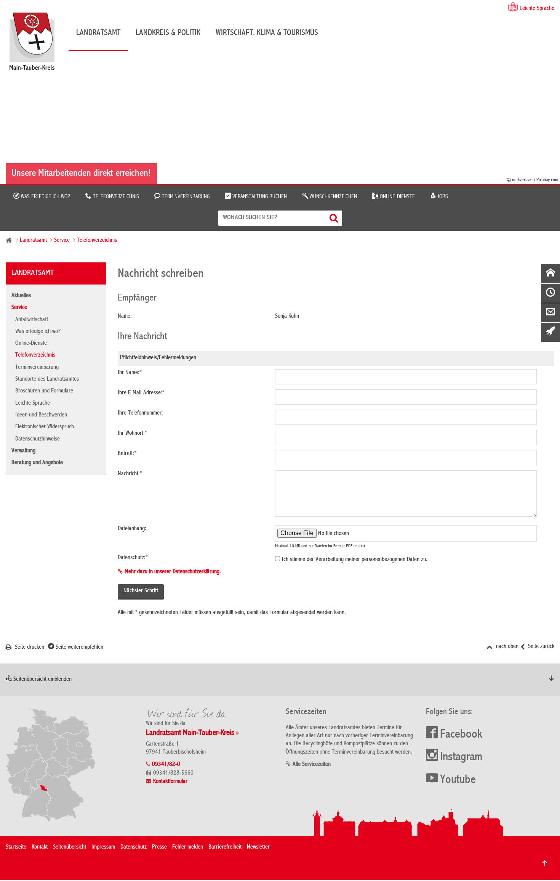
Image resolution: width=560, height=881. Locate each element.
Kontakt (40, 847)
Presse (159, 847)
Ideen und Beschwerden (41, 415)
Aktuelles (21, 296)
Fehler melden (187, 847)
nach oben (506, 647)
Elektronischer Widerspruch (44, 427)
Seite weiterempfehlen (78, 648)
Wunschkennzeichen (332, 197)
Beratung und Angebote (37, 463)
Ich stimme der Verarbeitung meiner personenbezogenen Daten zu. (354, 560)
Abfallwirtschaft (31, 320)
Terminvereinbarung (185, 197)
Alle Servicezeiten (312, 765)
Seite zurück (540, 647)
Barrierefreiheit (225, 847)
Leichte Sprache (537, 9)
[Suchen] (334, 218)
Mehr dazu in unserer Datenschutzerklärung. (173, 572)
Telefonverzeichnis (115, 197)
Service (62, 241)
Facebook (461, 735)
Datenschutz (133, 847)
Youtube (458, 780)
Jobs (442, 197)
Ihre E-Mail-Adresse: (141, 393)
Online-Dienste (396, 197)
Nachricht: (130, 474)
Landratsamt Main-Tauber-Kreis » (192, 733)
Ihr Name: (130, 373)
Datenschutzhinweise (37, 439)
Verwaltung (23, 451)
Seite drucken (28, 648)
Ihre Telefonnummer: (140, 413)
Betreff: (127, 454)
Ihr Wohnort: (132, 434)
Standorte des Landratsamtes (47, 379)
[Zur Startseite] (36, 44)
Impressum (103, 847)
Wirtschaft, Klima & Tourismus (267, 33)
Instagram (461, 757)
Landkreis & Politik (168, 33)
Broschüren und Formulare (44, 391)
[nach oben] (544, 863)
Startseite (16, 847)
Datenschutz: (133, 558)
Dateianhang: (132, 529)
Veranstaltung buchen (259, 197)
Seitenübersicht (69, 847)
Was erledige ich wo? (44, 197)
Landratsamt (98, 33)
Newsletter (258, 847)
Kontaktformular (170, 782)
